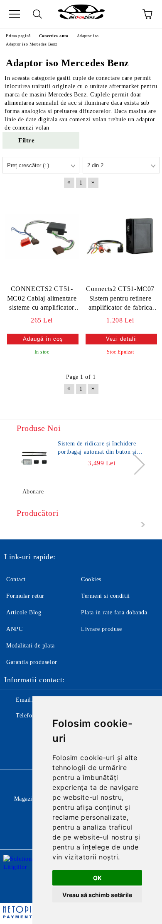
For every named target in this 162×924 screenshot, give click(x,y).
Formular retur (25, 596)
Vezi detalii (121, 339)
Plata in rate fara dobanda (114, 612)
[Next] (135, 465)
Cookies (91, 579)
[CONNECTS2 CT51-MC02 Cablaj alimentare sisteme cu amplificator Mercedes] (42, 237)
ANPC (14, 629)
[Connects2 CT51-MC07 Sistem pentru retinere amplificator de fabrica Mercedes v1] (120, 237)
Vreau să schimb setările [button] (97, 894)
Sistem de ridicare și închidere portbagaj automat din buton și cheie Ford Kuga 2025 (97, 448)
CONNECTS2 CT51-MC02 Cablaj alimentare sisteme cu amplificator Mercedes (41, 299)
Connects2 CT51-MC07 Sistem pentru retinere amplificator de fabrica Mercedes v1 (120, 299)
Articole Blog (23, 612)
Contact (16, 579)
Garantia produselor (31, 662)
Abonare (33, 491)
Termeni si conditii (105, 596)
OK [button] (97, 877)
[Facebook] (15, 732)
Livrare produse (101, 629)
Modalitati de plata (30, 645)
